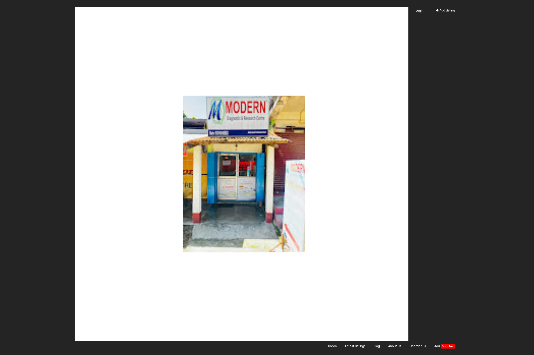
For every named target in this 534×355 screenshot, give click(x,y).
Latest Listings (355, 346)
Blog (377, 346)
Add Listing (447, 10)
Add (444, 346)
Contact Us (417, 346)
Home (332, 346)
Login (419, 11)
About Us (394, 346)
